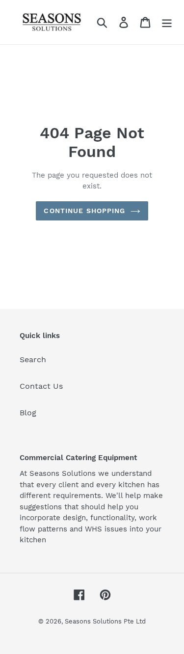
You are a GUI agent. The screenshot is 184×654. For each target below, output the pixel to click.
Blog (28, 412)
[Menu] (167, 22)
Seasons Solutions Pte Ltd (105, 621)
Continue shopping (84, 211)
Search (33, 359)
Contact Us (41, 386)
